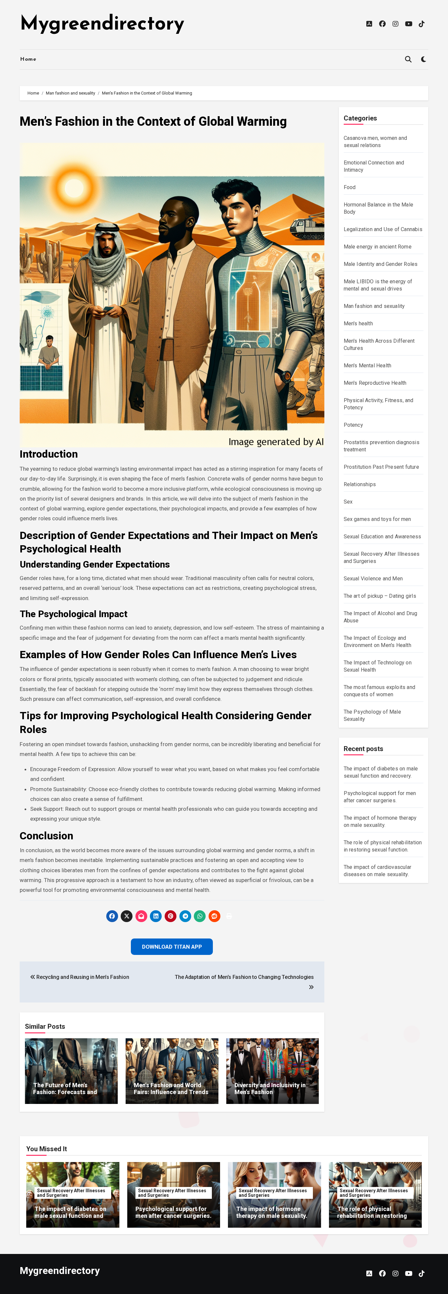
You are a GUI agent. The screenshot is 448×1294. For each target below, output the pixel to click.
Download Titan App (224, 690)
